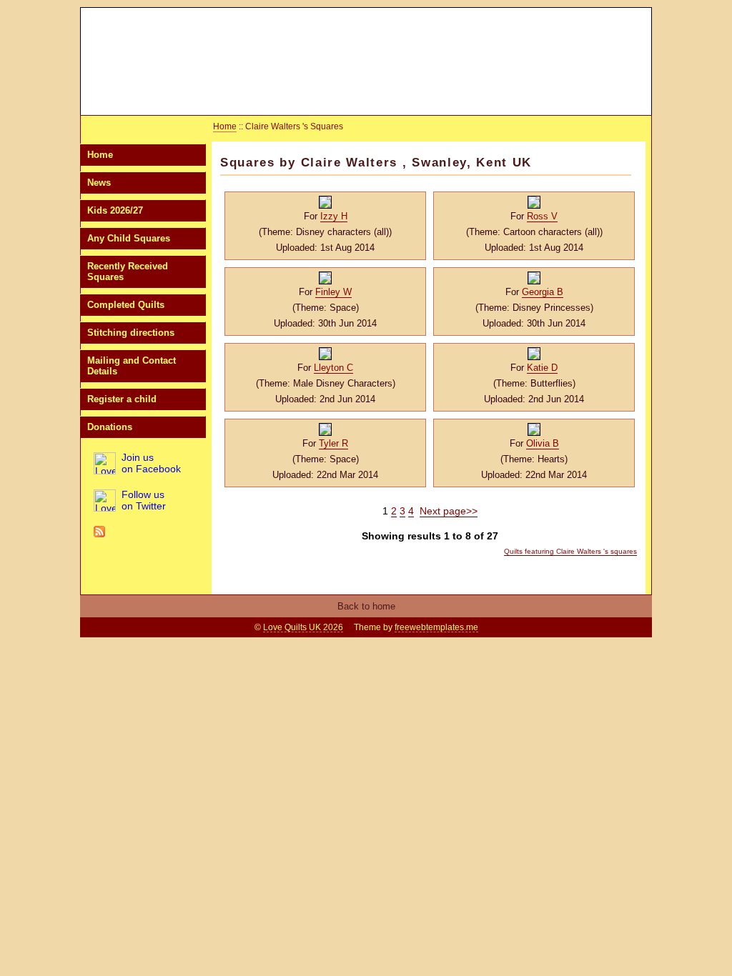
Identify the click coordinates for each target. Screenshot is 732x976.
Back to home (366, 606)
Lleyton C (333, 367)
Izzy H (333, 216)
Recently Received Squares (127, 271)
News (99, 182)
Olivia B (542, 443)
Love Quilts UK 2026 (303, 627)
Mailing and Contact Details (131, 366)
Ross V (542, 216)
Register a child (122, 399)
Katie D (542, 367)
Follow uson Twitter (144, 500)
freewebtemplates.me (436, 627)
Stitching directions (130, 332)
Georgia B (542, 292)
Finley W (333, 292)
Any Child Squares (128, 238)
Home (100, 154)
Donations (109, 427)
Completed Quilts (125, 304)
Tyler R (333, 443)
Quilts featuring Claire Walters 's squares (570, 551)
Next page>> (449, 511)
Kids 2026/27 (115, 210)
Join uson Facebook (151, 463)
